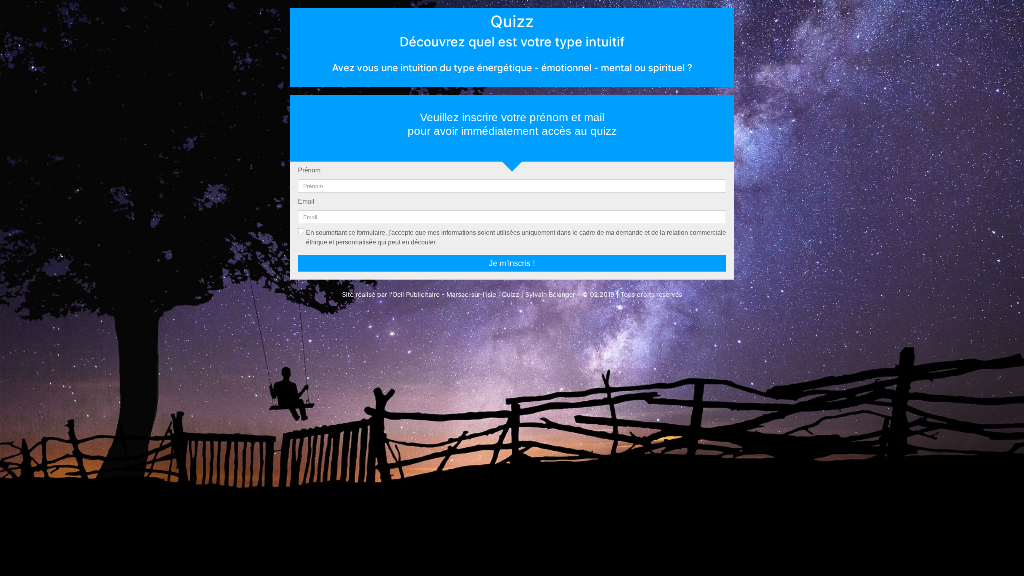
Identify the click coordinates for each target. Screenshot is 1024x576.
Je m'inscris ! (512, 263)
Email (306, 201)
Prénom (309, 170)
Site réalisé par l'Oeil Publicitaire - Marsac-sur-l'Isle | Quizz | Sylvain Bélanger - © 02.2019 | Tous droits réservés (512, 294)
